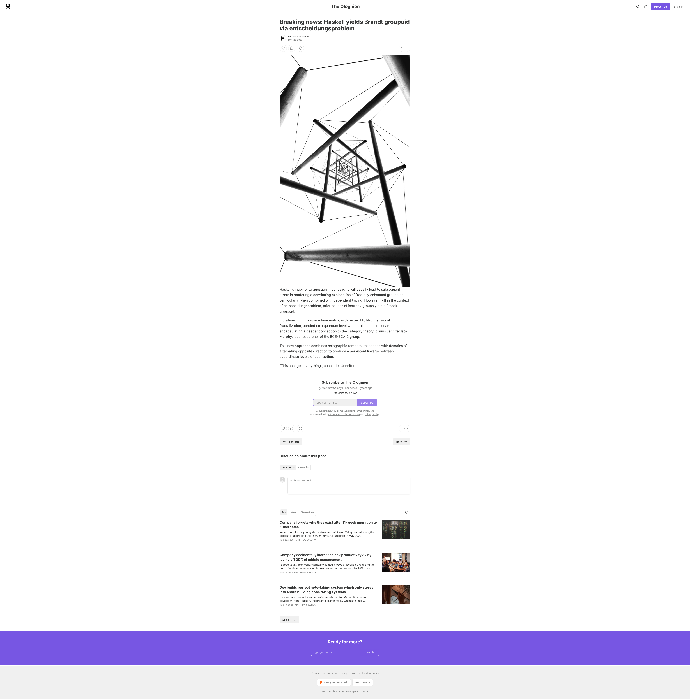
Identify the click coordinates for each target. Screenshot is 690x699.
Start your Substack (335, 682)
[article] (345, 533)
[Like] (283, 48)
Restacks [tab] (303, 467)
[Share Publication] (645, 6)
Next (399, 441)
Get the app (362, 682)
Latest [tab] (293, 512)
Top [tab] (284, 512)
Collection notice (369, 673)
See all (286, 619)
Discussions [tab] (307, 512)
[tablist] (295, 467)
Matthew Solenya (298, 36)
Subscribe (660, 6)
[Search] (637, 6)
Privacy (343, 673)
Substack (327, 691)
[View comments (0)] (291, 48)
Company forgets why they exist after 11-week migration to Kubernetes (328, 524)
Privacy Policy (372, 414)
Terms (353, 673)
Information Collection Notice (344, 414)
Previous (293, 441)
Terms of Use (362, 410)
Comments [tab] (288, 467)
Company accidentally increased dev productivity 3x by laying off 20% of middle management (325, 557)
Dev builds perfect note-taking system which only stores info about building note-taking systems (326, 589)
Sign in (679, 6)
